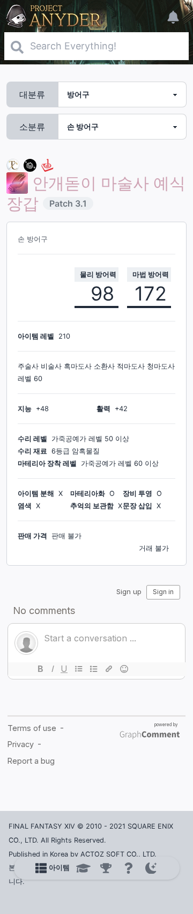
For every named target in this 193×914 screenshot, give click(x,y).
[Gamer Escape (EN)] (47, 164)
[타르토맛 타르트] (30, 164)
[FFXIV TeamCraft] (12, 164)
